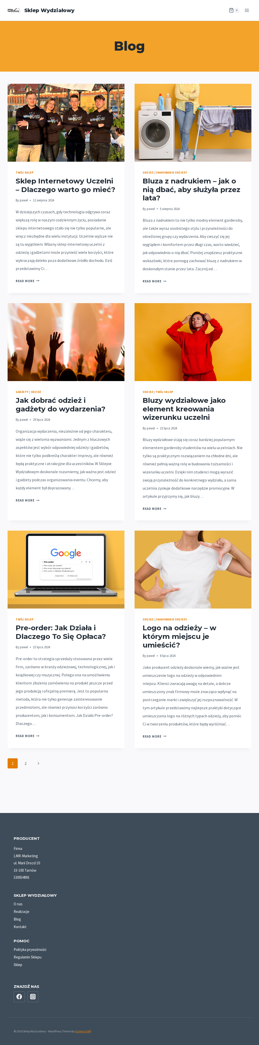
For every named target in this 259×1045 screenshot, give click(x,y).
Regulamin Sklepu (27, 957)
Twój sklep (25, 172)
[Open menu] (246, 10)
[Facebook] (19, 996)
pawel (24, 200)
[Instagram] (32, 996)
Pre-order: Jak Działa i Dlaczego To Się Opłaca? (61, 632)
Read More (27, 281)
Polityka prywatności (30, 949)
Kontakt (20, 926)
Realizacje (21, 911)
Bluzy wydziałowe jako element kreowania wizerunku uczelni (184, 409)
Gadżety (22, 392)
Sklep (18, 964)
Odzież (148, 172)
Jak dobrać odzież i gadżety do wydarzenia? (60, 404)
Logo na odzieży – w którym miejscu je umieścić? (179, 636)
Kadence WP (83, 1031)
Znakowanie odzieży (171, 172)
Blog (17, 919)
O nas (18, 904)
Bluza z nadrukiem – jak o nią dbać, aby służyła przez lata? (191, 189)
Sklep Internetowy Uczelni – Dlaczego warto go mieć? (65, 185)
